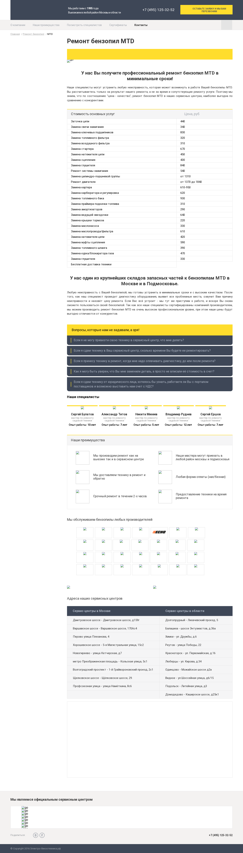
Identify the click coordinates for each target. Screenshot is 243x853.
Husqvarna (85, 538)
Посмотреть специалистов (84, 25)
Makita (121, 538)
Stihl (103, 550)
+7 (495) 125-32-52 (158, 10)
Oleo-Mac (158, 538)
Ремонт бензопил (33, 34)
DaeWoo (122, 526)
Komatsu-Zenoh (177, 550)
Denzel (140, 526)
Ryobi (85, 563)
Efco (178, 526)
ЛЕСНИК (195, 563)
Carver (140, 550)
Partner (177, 538)
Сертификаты (118, 25)
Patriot (195, 538)
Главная (15, 34)
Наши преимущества (46, 25)
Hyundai (103, 538)
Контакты (141, 25)
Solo (122, 563)
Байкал (140, 563)
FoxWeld (196, 526)
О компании (17, 25)
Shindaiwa (103, 563)
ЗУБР (159, 563)
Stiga (85, 550)
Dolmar (158, 550)
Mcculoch (195, 550)
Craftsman (85, 526)
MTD (140, 538)
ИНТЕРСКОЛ (178, 563)
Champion (103, 526)
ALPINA (122, 550)
